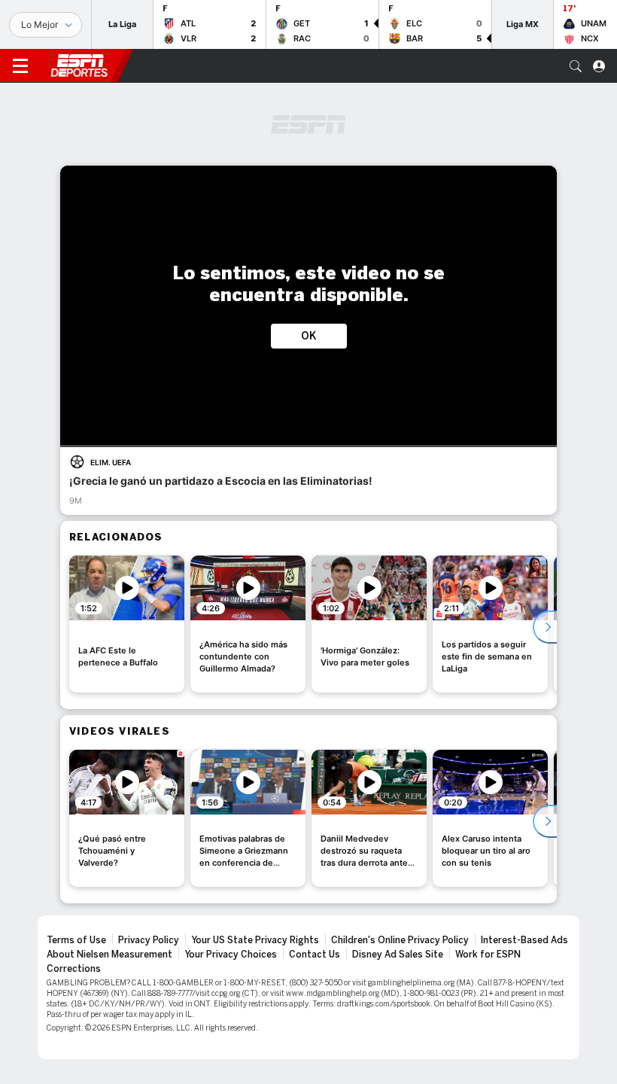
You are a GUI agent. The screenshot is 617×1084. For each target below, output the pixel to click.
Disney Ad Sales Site (397, 954)
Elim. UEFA (110, 462)
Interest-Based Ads (524, 940)
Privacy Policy (148, 940)
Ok (309, 336)
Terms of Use (76, 940)
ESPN (79, 65)
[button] (576, 66)
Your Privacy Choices (230, 954)
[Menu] (20, 66)
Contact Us (314, 954)
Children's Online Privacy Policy (400, 940)
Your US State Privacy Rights (255, 940)
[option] (126, 624)
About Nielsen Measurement (109, 954)
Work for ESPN (488, 954)
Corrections (74, 969)
